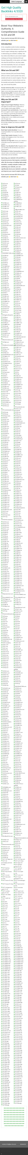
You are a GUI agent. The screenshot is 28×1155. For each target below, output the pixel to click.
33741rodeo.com (7, 225)
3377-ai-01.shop (19, 861)
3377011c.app (6, 1009)
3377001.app (18, 970)
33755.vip (5, 467)
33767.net (5, 759)
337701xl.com (6, 1039)
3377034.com (6, 1091)
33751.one (5, 395)
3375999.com (6, 573)
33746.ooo (18, 294)
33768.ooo (5, 778)
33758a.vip (5, 548)
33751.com (18, 391)
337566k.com (18, 502)
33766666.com (19, 743)
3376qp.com (18, 839)
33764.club (5, 695)
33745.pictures (19, 282)
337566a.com (18, 495)
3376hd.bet (18, 821)
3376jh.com (18, 826)
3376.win (17, 628)
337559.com (6, 479)
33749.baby (18, 324)
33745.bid (17, 278)
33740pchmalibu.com (19, 209)
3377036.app (18, 1094)
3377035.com (18, 1092)
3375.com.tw (18, 368)
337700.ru (5, 944)
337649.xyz (18, 707)
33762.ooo (5, 662)
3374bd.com (6, 342)
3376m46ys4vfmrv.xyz (7, 836)
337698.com (18, 806)
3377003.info (18, 979)
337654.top (5, 723)
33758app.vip (18, 550)
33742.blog (18, 225)
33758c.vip (17, 554)
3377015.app (18, 1016)
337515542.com (7, 402)
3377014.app (6, 1015)
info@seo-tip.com (11, 1144)
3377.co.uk (18, 903)
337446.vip (5, 275)
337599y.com (6, 584)
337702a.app (6, 1066)
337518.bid (18, 404)
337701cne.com (7, 1030)
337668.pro (18, 752)
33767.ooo (18, 759)
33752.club (5, 412)
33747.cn (17, 301)
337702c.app (6, 1068)
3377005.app (18, 984)
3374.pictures (18, 187)
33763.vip (17, 683)
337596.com (18, 569)
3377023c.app (18, 1050)
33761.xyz (5, 648)
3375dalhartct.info (20, 591)
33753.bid (17, 428)
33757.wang (18, 516)
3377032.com (18, 1085)
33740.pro (5, 197)
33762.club (18, 658)
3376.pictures (6, 627)
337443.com (18, 268)
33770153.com (19, 1018)
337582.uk (17, 541)
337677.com (18, 768)
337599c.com (18, 575)
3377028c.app (6, 1062)
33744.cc (5, 257)
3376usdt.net (18, 848)
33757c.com (6, 529)
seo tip (10, 1148)
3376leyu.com (18, 833)
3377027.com (18, 1059)
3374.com (17, 183)
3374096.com (6, 205)
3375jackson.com (7, 601)
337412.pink (6, 218)
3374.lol (17, 185)
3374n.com (18, 354)
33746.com (18, 292)
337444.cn (17, 269)
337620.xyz (5, 664)
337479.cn (5, 312)
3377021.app (18, 1045)
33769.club (5, 792)
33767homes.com (7, 773)
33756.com (5, 485)
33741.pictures (19, 215)
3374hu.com (18, 347)
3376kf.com (18, 829)
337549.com (6, 456)
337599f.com (6, 578)
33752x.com (6, 428)
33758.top (5, 539)
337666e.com (6, 748)
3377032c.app (6, 1087)
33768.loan (18, 776)
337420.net (5, 238)
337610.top (18, 648)
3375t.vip (5, 611)
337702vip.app (18, 1075)
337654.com (18, 722)
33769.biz (17, 791)
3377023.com (6, 1050)
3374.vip (5, 190)
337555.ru (5, 474)
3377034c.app (18, 1091)
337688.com (6, 789)
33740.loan (5, 194)
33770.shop (6, 938)
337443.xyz (5, 269)
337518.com (6, 406)
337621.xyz (5, 666)
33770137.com (6, 1013)
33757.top (17, 515)
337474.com (6, 308)
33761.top (5, 646)
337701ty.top (6, 1038)
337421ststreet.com (20, 238)
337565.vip (5, 493)
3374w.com (18, 360)
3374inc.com (6, 349)
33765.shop (6, 716)
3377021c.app (6, 1046)
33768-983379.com (20, 773)
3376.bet (17, 618)
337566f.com (6, 500)
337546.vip (5, 455)
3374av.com (18, 338)
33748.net (5, 317)
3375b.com (18, 587)
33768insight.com (7, 791)
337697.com (6, 806)
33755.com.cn (6, 460)
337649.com (6, 707)
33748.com (18, 315)
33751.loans (18, 393)
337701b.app (6, 1029)
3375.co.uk (18, 367)
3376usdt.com (6, 848)
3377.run (17, 923)
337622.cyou (18, 666)
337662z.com (6, 737)
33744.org (5, 262)
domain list (23, 1144)
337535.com (6, 439)
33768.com (5, 776)
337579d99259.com (20, 527)
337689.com (18, 789)
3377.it (4, 910)
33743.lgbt (5, 246)
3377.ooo (17, 917)
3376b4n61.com (19, 812)
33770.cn (17, 931)
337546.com (18, 453)
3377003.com (6, 979)
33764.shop (18, 699)
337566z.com (6, 506)
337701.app (5, 1004)
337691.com (6, 801)
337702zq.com (19, 1076)
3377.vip (17, 928)
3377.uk (17, 926)
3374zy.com (18, 365)
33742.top (5, 236)
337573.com (18, 518)
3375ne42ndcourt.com (19, 607)
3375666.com (6, 495)
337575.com (6, 522)
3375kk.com (18, 602)
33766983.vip (18, 755)
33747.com (5, 303)
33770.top (17, 938)
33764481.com (6, 706)
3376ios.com (6, 826)
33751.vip (5, 397)
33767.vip (5, 762)
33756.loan (18, 485)
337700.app (18, 940)
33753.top (17, 433)
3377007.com (18, 992)
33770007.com (6, 954)
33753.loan (5, 431)
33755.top (17, 465)
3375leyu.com (6, 606)
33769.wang (6, 799)
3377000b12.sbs (19, 960)
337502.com (18, 381)
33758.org (5, 536)
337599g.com (18, 578)
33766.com (5, 729)
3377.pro (17, 921)
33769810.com (6, 808)
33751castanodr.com (19, 407)
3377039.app (6, 1101)
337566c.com (18, 497)
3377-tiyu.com (18, 894)
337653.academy (7, 722)
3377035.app (6, 1092)
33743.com (18, 245)
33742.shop (18, 234)
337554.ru (5, 472)
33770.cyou (18, 933)
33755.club (5, 458)
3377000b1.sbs (6, 958)
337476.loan (18, 308)
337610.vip (5, 650)
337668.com (6, 752)
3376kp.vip (5, 831)
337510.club (18, 397)
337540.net (5, 447)
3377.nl (17, 916)
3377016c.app (6, 1022)
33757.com (5, 511)
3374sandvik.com (19, 356)
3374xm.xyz (18, 361)
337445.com (6, 273)
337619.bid (18, 657)
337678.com (18, 769)
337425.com (6, 241)
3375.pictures (6, 372)
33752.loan (5, 414)
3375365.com (6, 440)
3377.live (17, 910)
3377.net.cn (6, 916)
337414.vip (17, 220)
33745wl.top (18, 289)
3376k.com (5, 828)
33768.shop (18, 780)
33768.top (5, 782)
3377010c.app (6, 1007)
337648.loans (18, 706)
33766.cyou (18, 729)
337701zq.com (19, 1039)
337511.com (6, 398)
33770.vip (5, 940)
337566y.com (18, 504)
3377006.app (6, 988)
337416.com (18, 222)
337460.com (6, 296)
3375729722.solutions (7, 519)
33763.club (18, 676)
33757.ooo (18, 513)
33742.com (18, 227)
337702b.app (18, 1066)
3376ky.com (18, 831)
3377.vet (5, 928)
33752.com (18, 412)
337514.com (18, 400)
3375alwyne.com (19, 585)
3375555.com (18, 474)
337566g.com (18, 500)
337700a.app (18, 999)
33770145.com (19, 1015)
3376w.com (18, 850)
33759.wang (18, 566)
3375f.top (17, 592)
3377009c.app (6, 999)
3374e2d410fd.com (20, 345)
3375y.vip (17, 616)
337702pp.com (6, 1069)
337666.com (6, 741)
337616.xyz (5, 655)
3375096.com (18, 388)
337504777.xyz (6, 384)
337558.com (6, 477)
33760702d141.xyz (7, 639)
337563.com (18, 490)
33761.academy (7, 643)
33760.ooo (18, 632)
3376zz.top (18, 857)
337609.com (6, 641)
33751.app (17, 390)
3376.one (17, 623)
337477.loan (18, 310)
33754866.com (19, 455)
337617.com (18, 655)
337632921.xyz (6, 688)
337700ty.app (6, 1002)
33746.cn (5, 292)
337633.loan (6, 690)
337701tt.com (6, 1034)
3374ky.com (6, 352)
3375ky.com (18, 604)
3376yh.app (18, 854)
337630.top (5, 685)
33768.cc (5, 775)
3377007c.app (6, 995)
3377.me (17, 912)
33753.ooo (18, 431)
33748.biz (17, 314)
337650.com (6, 720)
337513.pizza (6, 400)
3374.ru (4, 189)
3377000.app (18, 946)
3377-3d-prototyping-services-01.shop (6, 862)
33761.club (18, 643)
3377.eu (17, 907)
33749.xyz (17, 331)
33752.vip (5, 417)
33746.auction (6, 291)
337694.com (6, 803)
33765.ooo (5, 714)
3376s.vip (17, 841)
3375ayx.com (6, 587)
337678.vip (5, 771)
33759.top (5, 566)
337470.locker (6, 306)
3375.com (5, 368)
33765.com (5, 713)
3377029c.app (18, 1064)
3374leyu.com (18, 352)
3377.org (5, 919)
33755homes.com (19, 479)
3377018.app (18, 1023)
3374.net (5, 187)
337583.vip (5, 543)
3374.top (17, 189)
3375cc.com (6, 591)
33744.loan (18, 259)
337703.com (18, 1078)
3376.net (5, 623)
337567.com (18, 506)
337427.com (6, 243)
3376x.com (5, 852)
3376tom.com (6, 847)
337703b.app (6, 1105)
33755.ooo (18, 463)
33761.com (5, 644)
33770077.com (19, 993)
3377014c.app (6, 1016)
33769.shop (6, 798)
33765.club (18, 711)
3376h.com (18, 819)
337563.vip (5, 492)
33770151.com (6, 1018)
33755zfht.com (7, 483)
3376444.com (18, 704)
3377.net (17, 914)
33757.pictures (6, 515)
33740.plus (18, 196)
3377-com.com (19, 875)
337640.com (18, 700)
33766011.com (19, 732)
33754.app (17, 442)
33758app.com (6, 550)
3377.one (5, 917)
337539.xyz (5, 442)
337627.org (5, 674)
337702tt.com (6, 1071)
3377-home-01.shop (8, 880)
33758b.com (6, 552)
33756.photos (18, 486)
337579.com (6, 527)
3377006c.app (18, 990)
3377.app (17, 900)
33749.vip (5, 331)
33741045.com (19, 216)
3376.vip (5, 628)
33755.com (18, 458)
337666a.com (6, 745)
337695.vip (17, 803)
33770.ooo (18, 937)
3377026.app (18, 1055)
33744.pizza (18, 262)
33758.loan (5, 532)
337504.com (18, 383)
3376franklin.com (7, 819)
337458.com (6, 287)
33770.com (5, 933)
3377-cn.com (6, 875)
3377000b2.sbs (6, 963)
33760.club (5, 630)
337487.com (18, 321)
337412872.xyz (19, 218)
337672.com (18, 762)
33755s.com (18, 481)
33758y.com (18, 561)
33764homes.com (19, 709)
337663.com (18, 737)
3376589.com (18, 725)
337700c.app (18, 1000)
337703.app (5, 1078)
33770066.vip (6, 990)
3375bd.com (6, 589)
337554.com (18, 470)
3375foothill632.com (20, 594)
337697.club (18, 805)
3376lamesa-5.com (8, 833)
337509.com (6, 388)
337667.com (18, 750)
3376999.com (6, 810)
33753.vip (5, 435)
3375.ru (17, 372)
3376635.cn (5, 739)
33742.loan (18, 229)
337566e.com (18, 499)
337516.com (6, 404)
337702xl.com (6, 1076)
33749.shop (18, 330)
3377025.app (6, 1053)
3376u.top (17, 847)
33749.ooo (18, 328)
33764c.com (6, 709)
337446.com (18, 273)
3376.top (17, 627)
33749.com (18, 326)
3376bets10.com (19, 813)
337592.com (18, 568)
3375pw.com (6, 609)
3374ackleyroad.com (20, 337)
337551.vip (5, 469)
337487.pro (5, 322)
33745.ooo (5, 282)
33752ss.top (18, 426)
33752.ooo (18, 414)
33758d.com (6, 555)
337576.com (18, 522)
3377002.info (18, 976)
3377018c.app (6, 1025)
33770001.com (6, 949)
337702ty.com (18, 1073)
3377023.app (18, 1048)
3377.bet (5, 901)
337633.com (18, 688)
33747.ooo (18, 303)
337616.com (18, 653)
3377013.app (18, 1011)
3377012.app (18, 1009)
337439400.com (19, 255)
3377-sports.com (19, 892)
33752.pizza (18, 416)
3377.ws (5, 931)
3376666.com (6, 743)
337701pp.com (6, 1032)
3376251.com (6, 673)
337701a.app (18, 1027)
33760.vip (5, 634)
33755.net (5, 463)
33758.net (5, 534)
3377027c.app (6, 1061)
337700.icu (18, 942)
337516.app (18, 402)
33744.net (5, 261)
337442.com (6, 268)
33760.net (5, 632)
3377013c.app (18, 1013)
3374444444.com (19, 271)
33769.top (17, 798)
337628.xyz (18, 674)
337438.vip (17, 252)
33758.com (18, 531)
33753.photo (6, 433)
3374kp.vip (17, 351)
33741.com (18, 211)
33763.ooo (18, 680)
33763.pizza (6, 681)
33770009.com (6, 956)
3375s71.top (18, 609)
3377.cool (5, 907)
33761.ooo (18, 644)
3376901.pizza (18, 799)
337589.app (18, 545)
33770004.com (19, 951)
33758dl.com (18, 555)
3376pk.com (6, 839)
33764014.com (6, 702)
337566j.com (6, 502)
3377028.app (18, 1061)
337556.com (6, 476)
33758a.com (18, 546)
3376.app (5, 618)
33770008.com (19, 954)
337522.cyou (6, 421)
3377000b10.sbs (19, 958)
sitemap (8, 1151)
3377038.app (6, 1099)
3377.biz (17, 901)
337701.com (18, 1004)
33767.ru (5, 760)
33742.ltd (5, 230)
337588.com (6, 545)
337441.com (18, 266)
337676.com (18, 766)
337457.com (6, 285)
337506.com (6, 386)
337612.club (18, 651)
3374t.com (5, 358)
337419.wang (18, 223)
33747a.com (18, 312)
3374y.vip (17, 363)
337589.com (6, 546)
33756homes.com (7, 509)
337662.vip (17, 734)
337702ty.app (6, 1073)
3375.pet (17, 370)
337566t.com (6, 504)
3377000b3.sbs (19, 963)
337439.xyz (5, 255)
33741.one (5, 213)
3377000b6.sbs (6, 967)
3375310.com (6, 437)
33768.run (5, 780)
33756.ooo (5, 486)
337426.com (18, 241)
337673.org (5, 764)
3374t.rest (17, 358)
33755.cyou (18, 460)
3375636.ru (18, 492)
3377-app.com (18, 862)
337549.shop (18, 456)
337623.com (6, 671)
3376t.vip (17, 845)
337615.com (6, 653)
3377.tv (4, 926)
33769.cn (17, 792)
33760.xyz (17, 634)
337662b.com (18, 736)
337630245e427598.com (20, 686)
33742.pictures (6, 234)
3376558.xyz (18, 723)
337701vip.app (18, 1038)
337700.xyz (5, 946)
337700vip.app (18, 1002)
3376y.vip (5, 854)
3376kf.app (5, 829)
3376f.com (18, 817)
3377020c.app (6, 1045)
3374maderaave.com (8, 354)
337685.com (18, 787)
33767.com (5, 757)
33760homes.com (19, 641)
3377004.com (6, 983)
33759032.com (6, 568)
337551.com (18, 467)
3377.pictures (6, 921)
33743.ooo (18, 246)
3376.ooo (5, 625)
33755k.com (6, 481)
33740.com (18, 192)
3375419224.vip (6, 449)
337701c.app (18, 1029)
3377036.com (6, 1096)
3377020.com (18, 1043)
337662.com (6, 734)
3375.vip (17, 374)
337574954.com (19, 520)
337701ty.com (18, 1036)
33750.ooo (5, 377)
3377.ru (4, 923)
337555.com (18, 472)
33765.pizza (18, 714)
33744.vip (5, 264)
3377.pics (17, 919)
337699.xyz (18, 808)
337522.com (18, 419)
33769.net (17, 794)
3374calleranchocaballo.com (8, 345)
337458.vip (17, 287)
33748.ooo (18, 317)
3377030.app (6, 1080)
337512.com (18, 398)
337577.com (6, 523)
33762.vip (17, 662)
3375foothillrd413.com (19, 597)
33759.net (5, 564)
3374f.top (5, 347)
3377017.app (18, 1022)
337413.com (6, 220)
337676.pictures (7, 768)
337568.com (6, 508)
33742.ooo (5, 232)
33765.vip (5, 718)
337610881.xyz (19, 650)
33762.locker (18, 660)
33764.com (18, 695)
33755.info (5, 462)
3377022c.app (6, 1048)
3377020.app (6, 1043)
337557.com (18, 476)
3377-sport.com (19, 891)
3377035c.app (6, 1094)
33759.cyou (18, 562)
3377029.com (6, 1064)
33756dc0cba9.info (20, 508)
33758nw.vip (6, 561)
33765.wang (18, 718)
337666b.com (18, 745)
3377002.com (6, 976)
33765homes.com (7, 727)
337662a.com (6, 736)
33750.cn (5, 376)
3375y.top (5, 616)
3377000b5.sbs (19, 965)
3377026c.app (18, 1057)
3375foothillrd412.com (7, 597)
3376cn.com (18, 815)
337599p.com (6, 582)
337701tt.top (18, 1034)
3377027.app (6, 1059)
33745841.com (6, 289)
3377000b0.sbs (19, 956)
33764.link (17, 697)
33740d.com (6, 208)
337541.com (18, 447)
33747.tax (5, 305)
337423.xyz (18, 239)
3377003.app (18, 977)
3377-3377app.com (8, 859)
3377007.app (6, 992)
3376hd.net (18, 822)
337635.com (18, 690)
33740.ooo (18, 194)
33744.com (5, 259)
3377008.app (18, 995)
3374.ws (17, 190)
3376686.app (6, 753)
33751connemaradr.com (7, 410)
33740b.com (6, 206)
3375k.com (18, 601)
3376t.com (18, 843)
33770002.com (19, 949)
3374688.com (6, 301)
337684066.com (7, 787)
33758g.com (6, 559)
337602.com (18, 635)
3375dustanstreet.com (7, 594)
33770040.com (19, 983)
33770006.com (19, 953)
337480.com (18, 319)
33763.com (5, 678)
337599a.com (18, 573)
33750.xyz (5, 379)
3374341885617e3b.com (7, 253)
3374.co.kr (5, 183)
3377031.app (6, 1083)
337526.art (5, 424)
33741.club (5, 211)
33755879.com (19, 477)
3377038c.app (18, 1099)
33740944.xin (18, 203)
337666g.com (6, 750)
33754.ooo (5, 446)
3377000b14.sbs (19, 961)
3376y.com (18, 852)
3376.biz (5, 620)
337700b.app (6, 1000)
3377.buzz (5, 903)
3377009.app (18, 997)
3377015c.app (6, 1020)
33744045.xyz (6, 266)
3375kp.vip (5, 604)
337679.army (18, 771)
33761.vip (17, 646)
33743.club (5, 245)
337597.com (6, 571)
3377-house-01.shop (8, 884)
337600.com (6, 635)
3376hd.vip (5, 824)
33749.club (5, 326)
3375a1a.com (6, 585)
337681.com (6, 783)
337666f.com (18, 748)
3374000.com (6, 199)
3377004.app (18, 981)
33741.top (5, 216)
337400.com (18, 197)
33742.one (17, 230)
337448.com (18, 276)
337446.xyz (18, 275)
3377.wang (5, 930)
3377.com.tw (18, 905)
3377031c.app (18, 1083)
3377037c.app (18, 1098)
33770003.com (6, 951)
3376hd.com (6, 822)
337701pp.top (18, 1032)
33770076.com (6, 993)
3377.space (5, 924)
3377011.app (18, 1007)
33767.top (17, 760)
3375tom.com (18, 611)
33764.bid (17, 693)
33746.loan (5, 294)
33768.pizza (18, 778)
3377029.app (18, 1062)
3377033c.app (6, 1089)
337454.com (6, 284)
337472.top (18, 306)
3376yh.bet (5, 855)
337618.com (6, 657)
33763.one (5, 680)
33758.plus (5, 538)
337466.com (6, 299)
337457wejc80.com (20, 285)
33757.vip (5, 516)
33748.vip (5, 319)
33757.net (5, 513)
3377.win (17, 930)
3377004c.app (6, 984)
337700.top (18, 944)
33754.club (5, 444)
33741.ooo (18, 213)
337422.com (6, 239)
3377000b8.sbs (6, 969)
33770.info (5, 935)
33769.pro (17, 796)
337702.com (18, 1041)
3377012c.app (6, 1011)
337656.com (6, 725)
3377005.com (6, 986)
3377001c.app (6, 974)
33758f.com (18, 557)
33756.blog (18, 483)
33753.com (18, 430)
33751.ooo (18, 395)
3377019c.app (6, 1027)
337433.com (6, 250)
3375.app (5, 367)
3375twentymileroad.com (7, 614)
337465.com (18, 298)
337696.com (6, 805)
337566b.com (6, 497)
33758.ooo (18, 534)
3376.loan (17, 621)
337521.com (6, 419)
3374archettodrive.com (7, 340)
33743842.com (19, 253)
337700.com (6, 942)
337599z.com (18, 584)
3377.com (5, 905)
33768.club (18, 775)
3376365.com (18, 691)
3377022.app (18, 1046)
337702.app (5, 1041)
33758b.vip (17, 552)
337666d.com (18, 746)
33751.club (5, 391)
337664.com (18, 739)
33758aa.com (18, 548)
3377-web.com (19, 898)
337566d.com (6, 499)
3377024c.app (18, 1052)
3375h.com (18, 599)
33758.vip (17, 539)
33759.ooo (18, 564)
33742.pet (17, 232)
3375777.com (18, 523)
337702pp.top (18, 1069)
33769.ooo (5, 796)
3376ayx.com (6, 812)
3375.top (5, 374)
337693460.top (19, 801)
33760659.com (19, 637)
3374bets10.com (19, 342)
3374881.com (18, 322)
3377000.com (6, 947)
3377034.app (18, 1089)
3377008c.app (6, 997)
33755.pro (5, 465)
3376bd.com (6, 813)
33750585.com (19, 384)
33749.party (6, 330)
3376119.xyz (6, 651)
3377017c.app (6, 1023)
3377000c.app (6, 970)
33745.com (18, 280)
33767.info (18, 757)
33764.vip (5, 700)
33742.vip (17, 236)
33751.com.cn (6, 393)
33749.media (6, 328)
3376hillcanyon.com (20, 824)
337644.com (6, 704)
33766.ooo (5, 730)
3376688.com (18, 753)
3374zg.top (5, 365)
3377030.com (18, 1080)
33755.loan (18, 462)
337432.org (18, 248)
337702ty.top (6, 1075)
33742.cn (5, 227)
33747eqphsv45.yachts (7, 315)
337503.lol (5, 383)
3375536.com (6, 470)
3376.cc (17, 620)
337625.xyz (18, 671)
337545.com (6, 453)
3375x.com (18, 613)
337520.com (18, 417)
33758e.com (6, 557)
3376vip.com (6, 850)
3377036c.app (18, 1096)
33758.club (5, 531)
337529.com (6, 426)
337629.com (6, 676)
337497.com (6, 335)
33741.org (5, 215)
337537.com (18, 440)
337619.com (6, 658)
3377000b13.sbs (7, 961)
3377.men (5, 914)
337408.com (6, 203)
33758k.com (18, 559)
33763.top (5, 683)
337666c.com (6, 746)
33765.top (17, 716)
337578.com (6, 525)
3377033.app (18, 1087)
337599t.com (18, 582)
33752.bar (17, 410)
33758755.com (19, 543)
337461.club (6, 298)
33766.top (17, 730)
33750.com (18, 376)
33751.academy (7, 390)
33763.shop (18, 681)
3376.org (17, 625)
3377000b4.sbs (6, 965)
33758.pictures (19, 536)
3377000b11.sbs (7, 960)
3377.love (5, 912)
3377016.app (18, 1020)
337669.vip (5, 755)
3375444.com (6, 451)
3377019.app (18, 1025)
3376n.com (18, 835)
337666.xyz (18, 741)
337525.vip (5, 423)
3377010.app (18, 1006)
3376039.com (6, 637)
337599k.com (18, 580)
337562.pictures (7, 490)
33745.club (5, 280)
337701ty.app (6, 1036)
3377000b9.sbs (19, 969)
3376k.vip (17, 828)
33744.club (18, 257)
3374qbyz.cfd (6, 356)
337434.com (18, 250)
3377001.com (6, 972)
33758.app (17, 529)
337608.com (18, 639)
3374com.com (18, 344)
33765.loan (18, 713)
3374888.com (6, 324)
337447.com (6, 276)
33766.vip (5, 732)
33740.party (6, 196)
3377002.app (18, 974)
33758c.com (6, 554)
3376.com (5, 621)
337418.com (6, 223)
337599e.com (18, 577)
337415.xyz (5, 222)
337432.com (6, 248)
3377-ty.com (18, 896)
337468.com (18, 299)
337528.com (18, 424)
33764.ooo (5, 699)
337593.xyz (5, 569)
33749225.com (6, 333)
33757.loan (18, 511)
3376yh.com (18, 855)
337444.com (6, 271)
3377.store (18, 924)
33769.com (5, 794)
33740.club (5, 192)
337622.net (5, 667)
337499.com (18, 335)
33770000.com (19, 947)
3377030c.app (18, 1082)
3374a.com (5, 337)
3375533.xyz (18, 469)
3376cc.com (6, 815)
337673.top (18, 764)
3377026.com (6, 1057)
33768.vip (17, 782)
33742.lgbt (5, 229)
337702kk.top (18, 1068)
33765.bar (5, 711)
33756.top (17, 488)
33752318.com (19, 421)
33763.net (17, 678)
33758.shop (18, 538)
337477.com (6, 310)
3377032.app (6, 1085)
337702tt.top (18, 1071)
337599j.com (6, 580)
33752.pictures (6, 416)
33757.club (18, 509)
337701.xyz (5, 1006)
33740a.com (18, 205)
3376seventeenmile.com (7, 844)
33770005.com (6, 953)
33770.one (5, 937)
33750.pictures (19, 377)
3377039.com (18, 1101)
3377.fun (5, 908)
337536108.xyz (19, 439)
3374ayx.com (18, 340)
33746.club (18, 291)
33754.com (18, 444)
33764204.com (19, 702)
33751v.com (18, 409)
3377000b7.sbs (19, 967)
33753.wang (18, 435)
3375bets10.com (19, 589)
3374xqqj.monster (7, 363)
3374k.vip (5, 351)
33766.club (18, 727)
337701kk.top (18, 1030)
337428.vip (17, 243)
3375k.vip (5, 602)
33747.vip (17, 305)
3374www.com (6, 361)
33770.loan (18, 935)
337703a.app (18, 1103)
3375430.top (18, 449)
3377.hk (17, 908)
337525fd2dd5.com (20, 423)
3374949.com (18, 333)
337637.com (6, 693)
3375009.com (6, 381)
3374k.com (18, 349)
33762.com (5, 660)
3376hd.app (5, 821)
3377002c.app (6, 977)
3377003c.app (6, 981)
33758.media (18, 532)
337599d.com (6, 577)
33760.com (18, 630)
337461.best (18, 296)
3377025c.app (6, 1055)
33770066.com (19, 988)
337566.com (18, 493)
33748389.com (6, 321)
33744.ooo (18, 261)
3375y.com (18, 614)
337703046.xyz (6, 1082)
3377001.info (18, 972)
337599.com (18, 571)
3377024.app (6, 1052)
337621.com (18, 664)
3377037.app (6, 1098)
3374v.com (5, 360)
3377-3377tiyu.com (20, 859)
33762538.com (19, 673)
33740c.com (18, 206)
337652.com (18, 720)
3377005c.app (18, 986)
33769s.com (18, 810)
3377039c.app (6, 1103)
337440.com (18, 264)
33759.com (5, 562)
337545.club (18, 451)
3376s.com (5, 841)
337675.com (6, 766)
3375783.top (18, 525)
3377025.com (18, 1053)
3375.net (5, 370)
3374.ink (5, 185)
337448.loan (6, 278)
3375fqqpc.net (6, 599)
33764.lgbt (5, 697)
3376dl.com (6, 817)
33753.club (5, 430)
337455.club (18, 284)
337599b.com (6, 575)
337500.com (18, 379)
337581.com (6, 541)
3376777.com (6, 769)
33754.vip (17, 446)
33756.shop (6, 488)
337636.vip (5, 691)
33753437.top (18, 437)
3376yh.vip (5, 857)
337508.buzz (18, 386)
